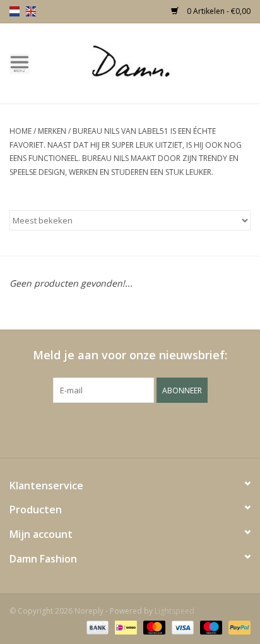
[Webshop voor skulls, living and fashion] (150, 62)
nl (14, 11)
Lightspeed (174, 610)
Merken (52, 131)
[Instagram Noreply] (164, 429)
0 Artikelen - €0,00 (218, 11)
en (31, 11)
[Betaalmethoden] (96, 626)
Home (20, 131)
